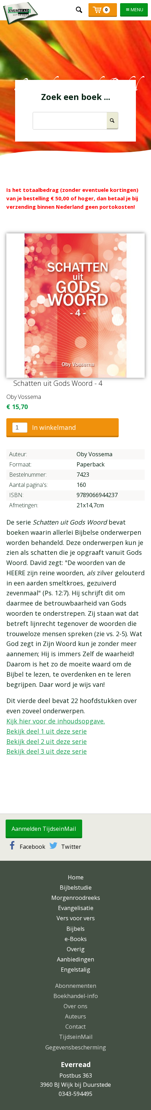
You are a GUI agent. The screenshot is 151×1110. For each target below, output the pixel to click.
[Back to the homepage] (20, 13)
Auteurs (75, 1016)
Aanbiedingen (75, 959)
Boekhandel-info (75, 996)
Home (76, 877)
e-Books (76, 939)
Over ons (75, 1006)
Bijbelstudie (76, 887)
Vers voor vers (76, 918)
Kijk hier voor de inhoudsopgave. (55, 721)
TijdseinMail (75, 1037)
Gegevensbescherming (75, 1047)
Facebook (32, 847)
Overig (76, 949)
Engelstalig (75, 969)
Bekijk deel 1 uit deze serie (46, 731)
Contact (75, 1026)
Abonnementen (75, 986)
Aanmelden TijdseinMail (44, 829)
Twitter (71, 847)
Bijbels (75, 929)
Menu (137, 10)
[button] (62, 427)
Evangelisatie (75, 908)
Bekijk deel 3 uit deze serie (46, 751)
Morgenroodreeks (75, 898)
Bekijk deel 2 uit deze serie (46, 741)
